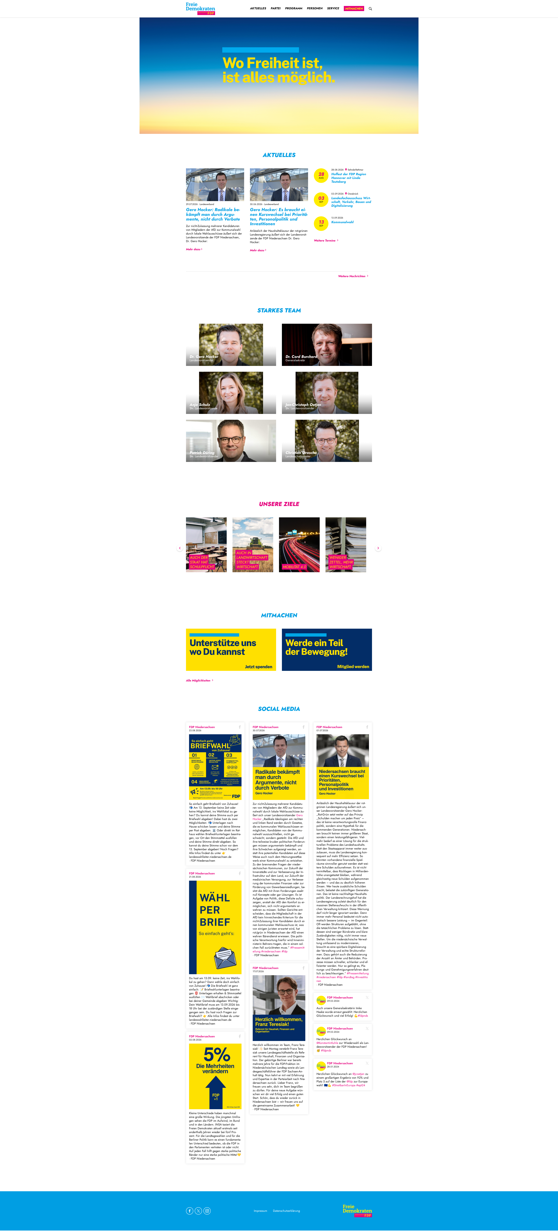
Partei (275, 8)
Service (333, 8)
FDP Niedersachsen (202, 727)
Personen (314, 8)
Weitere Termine (324, 241)
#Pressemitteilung (358, 973)
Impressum (260, 1211)
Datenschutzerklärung (286, 1211)
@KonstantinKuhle (327, 1043)
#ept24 (360, 1085)
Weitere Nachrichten (351, 276)
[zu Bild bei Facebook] (215, 767)
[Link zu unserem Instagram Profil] (207, 1211)
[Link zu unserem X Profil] (198, 1211)
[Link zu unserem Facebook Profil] (189, 1211)
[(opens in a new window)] (327, 650)
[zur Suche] (370, 8)
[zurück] (180, 548)
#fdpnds (363, 1016)
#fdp (284, 951)
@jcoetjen (358, 1074)
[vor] (378, 548)
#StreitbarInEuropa (343, 1085)
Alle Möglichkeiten (198, 680)
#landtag (349, 977)
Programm (293, 8)
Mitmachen (354, 9)
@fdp (350, 1081)
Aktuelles (258, 8)
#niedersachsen (271, 951)
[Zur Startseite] (357, 1211)
